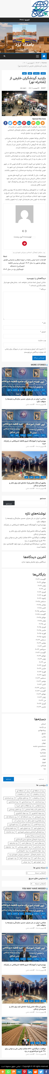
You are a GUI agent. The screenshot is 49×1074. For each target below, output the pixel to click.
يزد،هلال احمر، (26, 843)
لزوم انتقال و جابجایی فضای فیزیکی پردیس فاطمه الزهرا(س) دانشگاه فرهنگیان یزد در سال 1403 (13, 263)
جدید (21, 390)
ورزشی (43, 765)
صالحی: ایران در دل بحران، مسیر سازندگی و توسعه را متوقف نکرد (25, 400)
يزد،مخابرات (10, 832)
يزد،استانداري (26, 802)
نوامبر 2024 (41, 643)
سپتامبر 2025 (40, 611)
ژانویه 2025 (41, 636)
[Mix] (33, 123)
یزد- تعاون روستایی (24, 847)
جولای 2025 (41, 617)
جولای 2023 (41, 694)
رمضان (43, 749)
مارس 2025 (41, 630)
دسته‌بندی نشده (39, 746)
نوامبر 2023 (41, 681)
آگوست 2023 (40, 691)
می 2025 (42, 624)
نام (44, 323)
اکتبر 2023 (41, 684)
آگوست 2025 (40, 614)
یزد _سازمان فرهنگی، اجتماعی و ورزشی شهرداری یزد (29, 252)
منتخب (15, 390)
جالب (44, 737)
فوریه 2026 (41, 595)
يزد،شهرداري (26, 824)
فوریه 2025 (41, 633)
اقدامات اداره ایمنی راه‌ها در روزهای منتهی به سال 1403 (35, 259)
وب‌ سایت (42, 340)
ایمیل (43, 332)
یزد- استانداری (39, 847)
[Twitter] (10, 123)
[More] (43, 123)
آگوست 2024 (41, 652)
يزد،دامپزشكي (39, 817)
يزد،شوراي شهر (39, 828)
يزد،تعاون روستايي (15, 809)
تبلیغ (44, 733)
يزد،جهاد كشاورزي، (22, 813)
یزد (44, 393)
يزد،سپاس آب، (19, 821)
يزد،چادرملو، (13, 843)
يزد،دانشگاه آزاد (25, 817)
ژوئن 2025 (42, 620)
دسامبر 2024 (41, 640)
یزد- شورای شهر (39, 862)
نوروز (24, 73)
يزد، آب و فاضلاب (23, 794)
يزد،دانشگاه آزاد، (11, 817)
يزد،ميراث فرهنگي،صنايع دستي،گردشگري (30, 839)
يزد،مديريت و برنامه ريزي (35, 836)
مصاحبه (43, 752)
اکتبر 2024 (42, 646)
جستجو (43, 498)
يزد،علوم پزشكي (10, 828)
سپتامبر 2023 (40, 687)
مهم (30, 73)
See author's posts (33, 237)
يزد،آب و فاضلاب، (38, 798)
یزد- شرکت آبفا (25, 858)
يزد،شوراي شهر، (25, 828)
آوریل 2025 (41, 627)
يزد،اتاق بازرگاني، (22, 798)
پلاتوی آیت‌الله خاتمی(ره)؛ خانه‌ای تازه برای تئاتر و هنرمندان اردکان (27, 484)
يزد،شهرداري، (13, 824)
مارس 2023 (41, 707)
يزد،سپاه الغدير (39, 824)
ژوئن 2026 (42, 585)
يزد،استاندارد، (39, 802)
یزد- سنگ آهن (39, 858)
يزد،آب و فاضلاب (38, 794)
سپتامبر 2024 (40, 649)
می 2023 (42, 700)
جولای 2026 (41, 582)
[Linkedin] (19, 123)
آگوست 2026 (41, 579)
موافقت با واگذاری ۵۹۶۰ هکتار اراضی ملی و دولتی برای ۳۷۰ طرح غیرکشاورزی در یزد (25, 1050)
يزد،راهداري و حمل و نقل (35, 821)
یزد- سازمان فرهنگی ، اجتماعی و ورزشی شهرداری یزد (26, 854)
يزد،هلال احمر (39, 843)
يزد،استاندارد (9, 798)
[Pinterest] (24, 123)
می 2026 (42, 589)
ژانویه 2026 (41, 598)
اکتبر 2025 (41, 608)
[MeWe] (29, 123)
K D (42, 88)
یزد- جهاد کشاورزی (38, 851)
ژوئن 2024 (42, 659)
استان (43, 73)
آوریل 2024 (41, 665)
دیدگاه (43, 289)
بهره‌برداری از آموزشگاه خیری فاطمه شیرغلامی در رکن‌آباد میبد (25, 442)
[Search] (4, 56)
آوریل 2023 (41, 703)
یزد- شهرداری (12, 858)
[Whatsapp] (38, 123)
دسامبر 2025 (41, 601)
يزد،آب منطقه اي (38, 791)
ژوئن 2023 (41, 697)
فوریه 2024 (41, 672)
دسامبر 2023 (41, 678)
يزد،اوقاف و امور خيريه (23, 806)
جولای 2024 (41, 656)
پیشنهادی (28, 390)
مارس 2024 (41, 668)
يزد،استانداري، (13, 802)
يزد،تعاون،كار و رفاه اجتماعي (34, 809)
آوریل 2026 (41, 592)
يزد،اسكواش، (39, 806)
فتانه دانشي (29, 404)
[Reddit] (15, 123)
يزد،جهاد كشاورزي (38, 813)
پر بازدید (36, 73)
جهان (44, 743)
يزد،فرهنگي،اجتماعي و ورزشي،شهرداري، (30, 832)
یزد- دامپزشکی (23, 851)
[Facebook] (5, 123)
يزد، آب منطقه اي (23, 791)
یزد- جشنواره (10, 847)
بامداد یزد (24, 45)
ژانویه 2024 (41, 675)
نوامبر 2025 (41, 605)
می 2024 (42, 662)
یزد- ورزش (26, 862)
